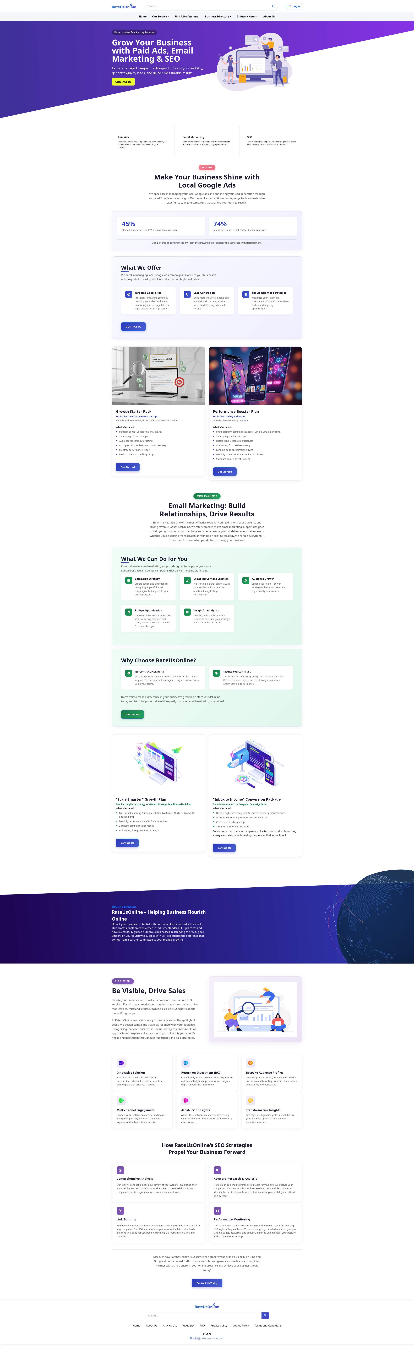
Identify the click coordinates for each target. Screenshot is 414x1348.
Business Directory (217, 16)
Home (143, 16)
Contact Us (132, 714)
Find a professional (186, 16)
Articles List (170, 1325)
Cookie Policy (241, 1325)
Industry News (246, 16)
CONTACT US (123, 82)
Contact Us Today (207, 1283)
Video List (188, 1325)
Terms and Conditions (268, 1325)
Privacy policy (219, 1325)
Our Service (159, 16)
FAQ (202, 1325)
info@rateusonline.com (208, 1338)
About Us (269, 16)
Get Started (128, 467)
